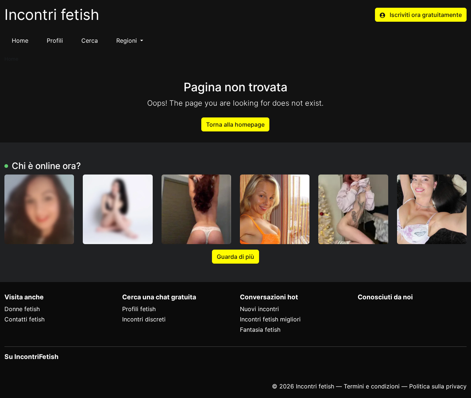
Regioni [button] (127, 40)
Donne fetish (22, 309)
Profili (55, 40)
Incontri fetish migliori (270, 319)
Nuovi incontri (259, 309)
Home (20, 40)
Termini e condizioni (372, 386)
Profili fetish (139, 309)
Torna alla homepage (235, 124)
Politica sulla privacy (438, 386)
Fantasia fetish (260, 329)
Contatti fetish (24, 319)
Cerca (89, 40)
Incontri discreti (144, 319)
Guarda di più (235, 256)
